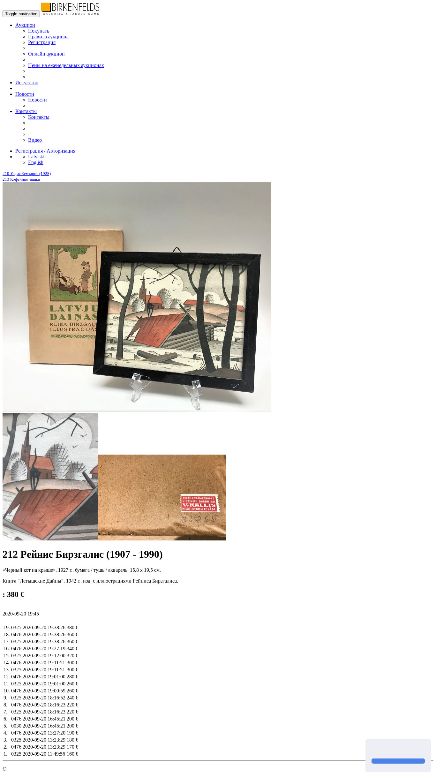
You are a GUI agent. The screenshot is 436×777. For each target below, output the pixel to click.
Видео (35, 140)
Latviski (36, 156)
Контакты (38, 117)
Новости (37, 99)
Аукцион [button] (25, 25)
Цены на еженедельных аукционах (66, 65)
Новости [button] (24, 94)
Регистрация (42, 42)
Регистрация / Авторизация (45, 151)
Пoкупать (38, 31)
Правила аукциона (48, 36)
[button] (372, 750)
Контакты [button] (26, 111)
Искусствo (26, 82)
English (35, 162)
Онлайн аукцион (46, 54)
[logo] (70, 13)
